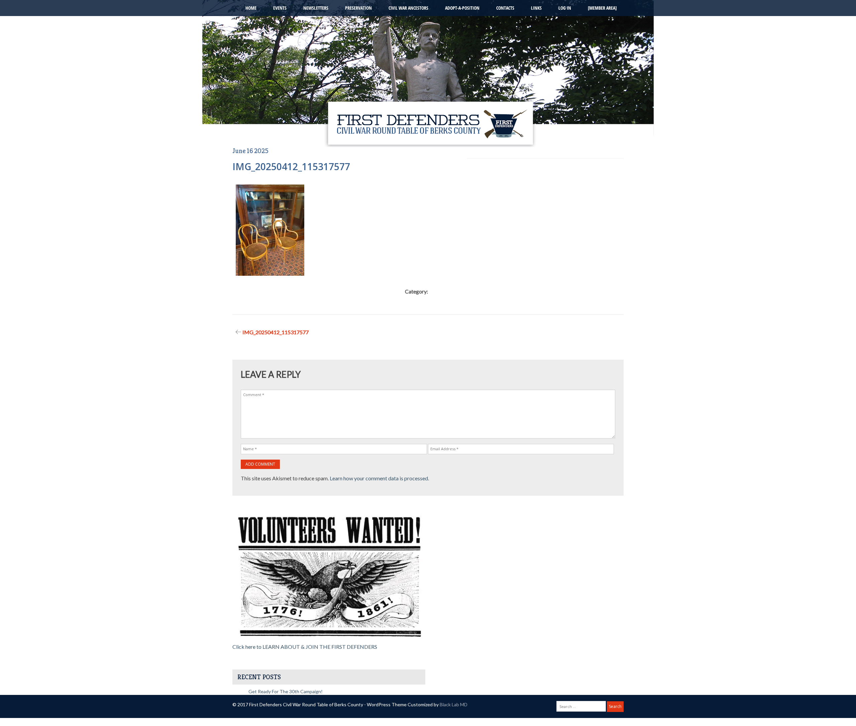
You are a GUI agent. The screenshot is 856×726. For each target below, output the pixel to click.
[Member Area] (602, 8)
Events (280, 8)
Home (250, 8)
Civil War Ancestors (408, 8)
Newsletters (315, 8)
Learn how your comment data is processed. (379, 478)
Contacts (505, 8)
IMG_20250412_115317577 (275, 332)
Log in (564, 8)
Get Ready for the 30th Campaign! (285, 691)
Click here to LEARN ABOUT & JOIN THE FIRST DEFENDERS (304, 646)
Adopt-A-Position (462, 8)
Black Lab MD (453, 704)
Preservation (358, 8)
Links (536, 8)
